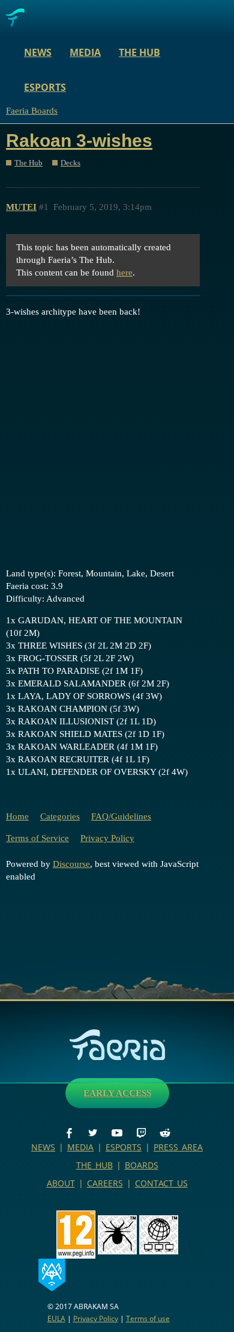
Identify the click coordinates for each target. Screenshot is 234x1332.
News (38, 52)
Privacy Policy (107, 838)
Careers (105, 1183)
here (124, 272)
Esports (45, 87)
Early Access (117, 1093)
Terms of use (148, 1318)
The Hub (139, 52)
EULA (56, 1318)
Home (17, 816)
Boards (141, 1165)
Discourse (71, 864)
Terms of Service (37, 838)
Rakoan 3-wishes (79, 140)
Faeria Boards (32, 111)
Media (85, 52)
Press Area (178, 1147)
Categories (60, 816)
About (61, 1183)
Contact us (161, 1183)
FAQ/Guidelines (121, 816)
